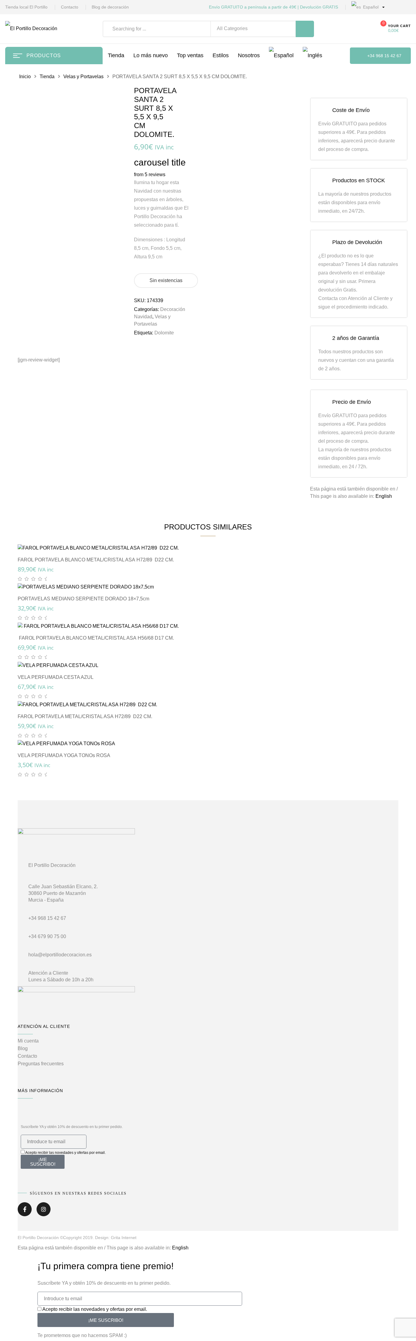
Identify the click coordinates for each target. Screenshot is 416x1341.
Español (370, 7)
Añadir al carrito (211, 541)
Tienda (47, 76)
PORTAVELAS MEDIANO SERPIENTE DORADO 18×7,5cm (83, 598)
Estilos (221, 55)
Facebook (25, 1211)
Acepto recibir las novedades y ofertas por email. (65, 1153)
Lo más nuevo (150, 55)
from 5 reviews (149, 174)
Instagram (44, 1211)
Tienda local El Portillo (26, 7)
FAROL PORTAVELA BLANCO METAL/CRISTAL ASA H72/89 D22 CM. (96, 559)
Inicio (25, 76)
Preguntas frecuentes (41, 1063)
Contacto (69, 7)
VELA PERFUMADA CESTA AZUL (55, 677)
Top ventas (190, 55)
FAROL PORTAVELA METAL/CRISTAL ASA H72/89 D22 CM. (85, 716)
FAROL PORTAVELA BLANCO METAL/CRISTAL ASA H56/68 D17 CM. (96, 638)
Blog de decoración (110, 7)
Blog (23, 1048)
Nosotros (249, 55)
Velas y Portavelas (83, 76)
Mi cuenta (28, 1040)
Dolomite (164, 332)
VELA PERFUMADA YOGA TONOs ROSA (64, 755)
